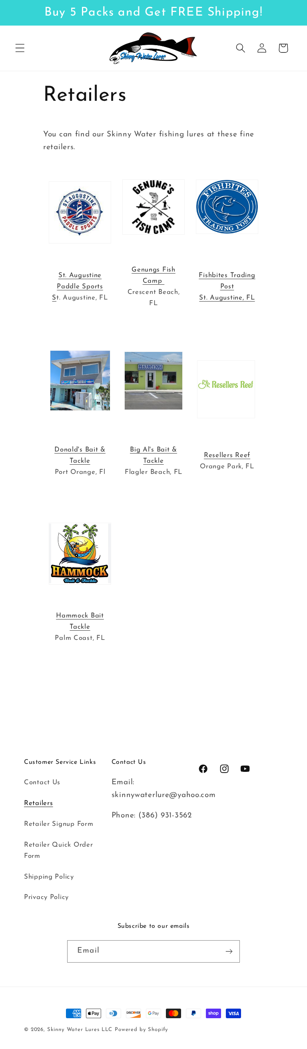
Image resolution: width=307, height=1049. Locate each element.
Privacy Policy (46, 897)
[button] (20, 48)
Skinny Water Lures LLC (79, 1029)
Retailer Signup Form (58, 824)
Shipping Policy (49, 876)
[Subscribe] (228, 951)
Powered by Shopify (141, 1029)
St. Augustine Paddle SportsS (77, 286)
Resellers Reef (227, 455)
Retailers (38, 803)
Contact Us (42, 782)
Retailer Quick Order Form (58, 850)
